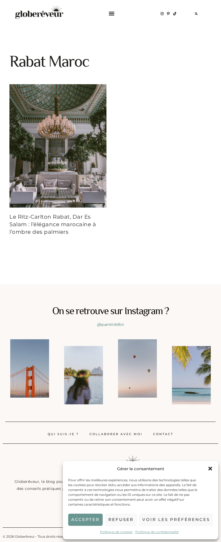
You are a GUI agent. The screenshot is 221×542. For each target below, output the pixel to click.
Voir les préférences (176, 519)
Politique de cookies (116, 532)
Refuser (121, 519)
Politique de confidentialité (157, 532)
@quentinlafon (110, 324)
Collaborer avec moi (115, 434)
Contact (163, 434)
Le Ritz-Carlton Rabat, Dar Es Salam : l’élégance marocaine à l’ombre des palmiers (52, 224)
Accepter (85, 519)
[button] (210, 468)
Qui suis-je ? (63, 434)
